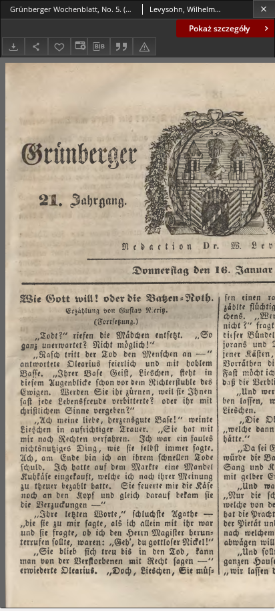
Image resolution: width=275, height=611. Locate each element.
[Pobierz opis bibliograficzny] (98, 46)
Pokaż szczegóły (219, 28)
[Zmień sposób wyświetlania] (79, 46)
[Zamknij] (264, 9)
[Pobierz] (13, 46)
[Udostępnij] (36, 46)
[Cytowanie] (121, 46)
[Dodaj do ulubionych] (59, 46)
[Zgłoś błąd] (144, 46)
